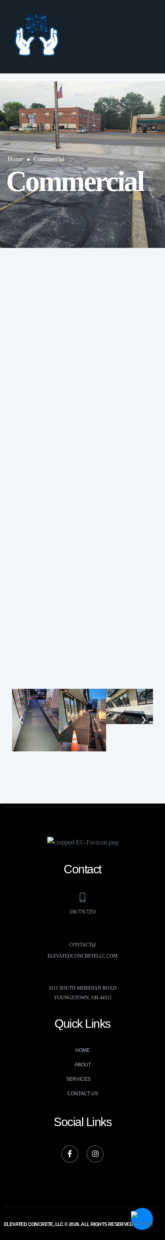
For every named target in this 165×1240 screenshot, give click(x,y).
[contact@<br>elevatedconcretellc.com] (82, 930)
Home (15, 159)
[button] (146, 36)
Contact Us (82, 1093)
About (82, 1064)
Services (78, 1079)
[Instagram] (95, 1154)
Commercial (49, 159)
